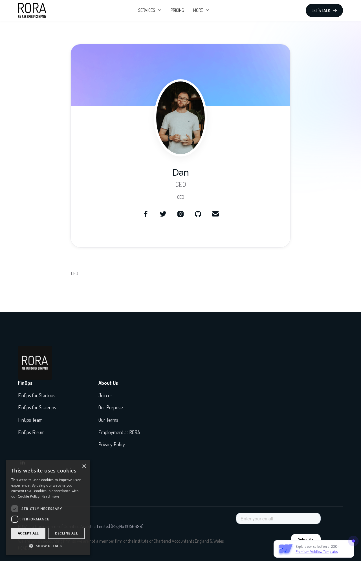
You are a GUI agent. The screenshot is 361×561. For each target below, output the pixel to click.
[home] (32, 10)
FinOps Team (30, 420)
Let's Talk (324, 10)
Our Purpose (110, 407)
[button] (150, 10)
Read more (50, 496)
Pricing (177, 10)
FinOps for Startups (36, 395)
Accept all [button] (28, 533)
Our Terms (108, 420)
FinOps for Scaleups (37, 407)
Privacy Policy (111, 444)
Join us (105, 395)
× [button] (84, 466)
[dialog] (48, 507)
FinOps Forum (31, 432)
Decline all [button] (66, 533)
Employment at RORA (119, 432)
